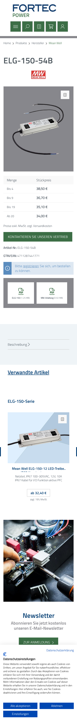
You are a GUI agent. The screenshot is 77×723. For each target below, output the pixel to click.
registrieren (31, 266)
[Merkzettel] (38, 26)
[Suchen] (27, 26)
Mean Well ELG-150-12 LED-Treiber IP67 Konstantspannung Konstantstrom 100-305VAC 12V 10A (38, 469)
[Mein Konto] (62, 26)
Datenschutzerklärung (60, 650)
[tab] (38, 344)
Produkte (21, 43)
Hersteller (38, 43)
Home (7, 43)
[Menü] (15, 26)
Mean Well (55, 43)
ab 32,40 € (38, 492)
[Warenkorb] (50, 26)
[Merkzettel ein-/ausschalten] (65, 95)
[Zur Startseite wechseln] (38, 10)
